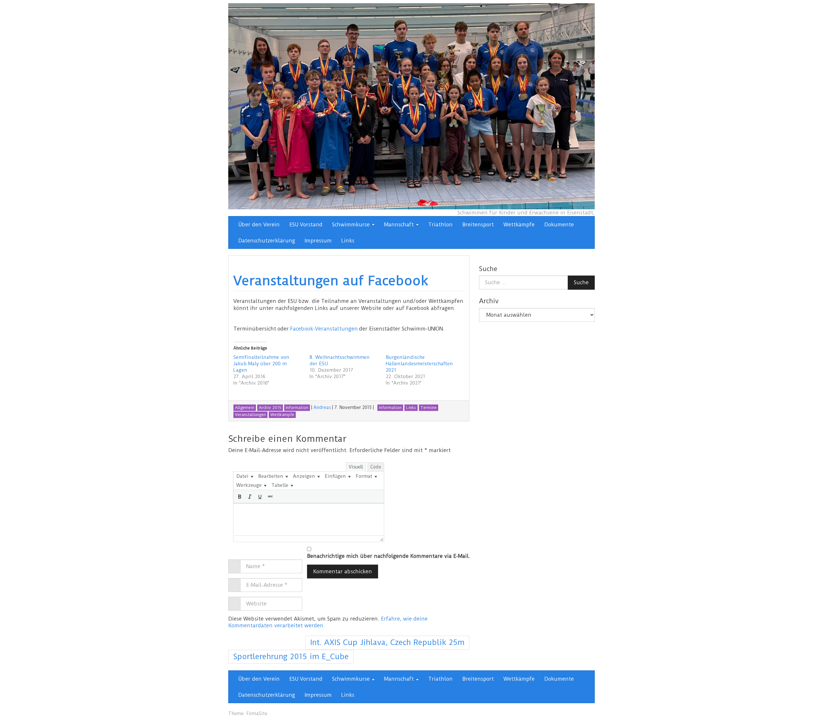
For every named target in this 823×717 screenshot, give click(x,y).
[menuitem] (244, 476)
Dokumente (559, 225)
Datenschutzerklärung (266, 241)
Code (375, 466)
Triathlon (440, 225)
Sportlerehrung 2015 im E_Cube (291, 656)
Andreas (322, 407)
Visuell (356, 466)
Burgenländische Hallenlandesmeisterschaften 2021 (419, 363)
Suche (581, 282)
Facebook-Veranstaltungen (324, 329)
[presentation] (244, 476)
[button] (239, 496)
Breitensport (478, 225)
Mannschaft (399, 225)
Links (347, 241)
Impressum (318, 241)
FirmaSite (256, 713)
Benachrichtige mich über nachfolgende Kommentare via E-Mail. (388, 556)
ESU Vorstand (305, 225)
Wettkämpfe (519, 225)
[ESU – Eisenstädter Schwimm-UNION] (411, 106)
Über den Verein (259, 225)
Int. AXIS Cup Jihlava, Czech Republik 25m (387, 642)
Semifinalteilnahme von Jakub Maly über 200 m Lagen (261, 363)
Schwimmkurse (351, 225)
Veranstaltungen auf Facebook (330, 280)
